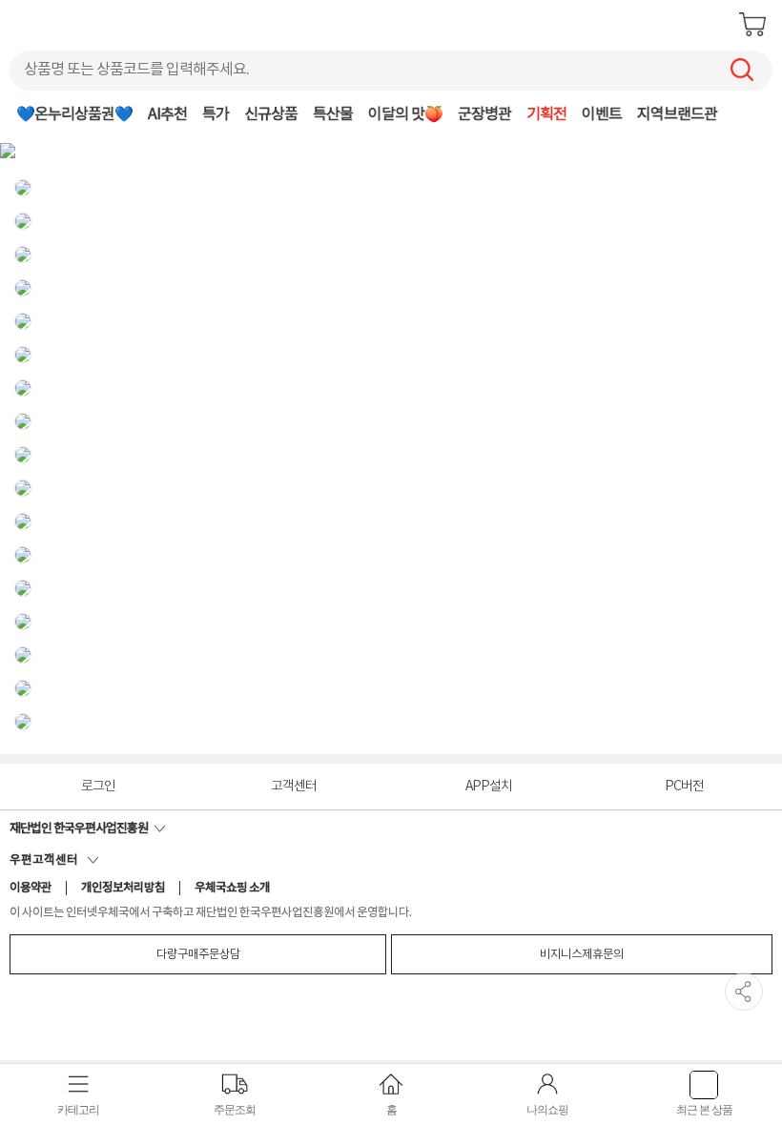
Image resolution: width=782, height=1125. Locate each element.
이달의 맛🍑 (405, 114)
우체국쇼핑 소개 (232, 888)
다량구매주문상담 (198, 954)
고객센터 (294, 786)
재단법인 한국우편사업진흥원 (82, 828)
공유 (744, 991)
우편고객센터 (48, 860)
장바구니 (752, 24)
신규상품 (271, 114)
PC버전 (684, 786)
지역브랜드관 (677, 114)
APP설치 (488, 786)
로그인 (98, 786)
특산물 (333, 114)
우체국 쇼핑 (63, 24)
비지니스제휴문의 (582, 954)
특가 (215, 114)
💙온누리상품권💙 (74, 114)
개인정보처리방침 (123, 888)
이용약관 (30, 888)
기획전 (546, 114)
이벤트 (602, 114)
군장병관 (484, 114)
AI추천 (167, 114)
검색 (742, 69)
